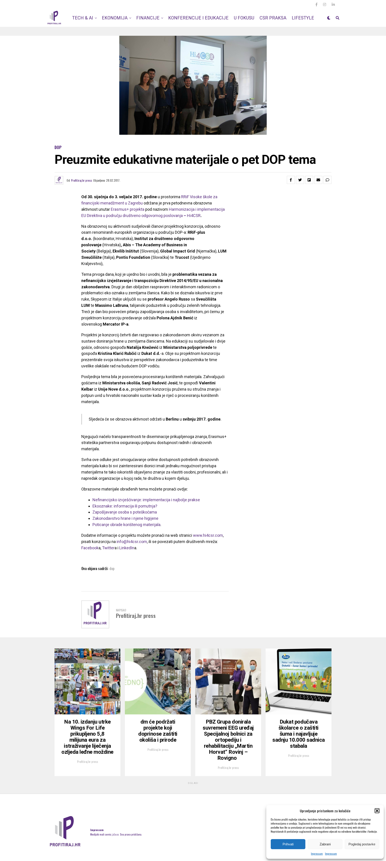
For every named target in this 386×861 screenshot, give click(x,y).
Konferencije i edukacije (198, 18)
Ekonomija (115, 18)
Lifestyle (303, 18)
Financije (147, 18)
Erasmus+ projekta (127, 209)
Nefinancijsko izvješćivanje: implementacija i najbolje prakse (146, 499)
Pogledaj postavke (361, 844)
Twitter (108, 547)
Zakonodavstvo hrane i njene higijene (125, 518)
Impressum (317, 853)
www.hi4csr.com (208, 535)
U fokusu (244, 18)
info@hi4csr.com (132, 541)
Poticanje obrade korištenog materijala (126, 524)
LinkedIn (126, 547)
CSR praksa (273, 18)
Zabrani (325, 844)
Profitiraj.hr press (81, 180)
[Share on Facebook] (291, 180)
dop (111, 568)
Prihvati (288, 844)
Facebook (90, 547)
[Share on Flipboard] (309, 180)
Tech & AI (82, 18)
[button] (377, 810)
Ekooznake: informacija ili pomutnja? (124, 506)
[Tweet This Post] (300, 180)
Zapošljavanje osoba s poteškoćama (124, 512)
